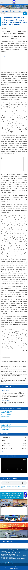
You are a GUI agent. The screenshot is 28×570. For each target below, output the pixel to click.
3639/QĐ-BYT (6, 396)
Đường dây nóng (7, 427)
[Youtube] (5, 562)
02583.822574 (6, 425)
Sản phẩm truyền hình (9, 456)
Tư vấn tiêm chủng (7, 411)
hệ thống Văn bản (8, 386)
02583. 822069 (6, 412)
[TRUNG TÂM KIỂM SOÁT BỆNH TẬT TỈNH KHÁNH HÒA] (14, 2)
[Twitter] (9, 562)
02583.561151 (5, 416)
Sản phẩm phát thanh (9, 478)
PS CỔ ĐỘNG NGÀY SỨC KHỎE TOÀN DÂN (12, 474)
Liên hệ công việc (7, 424)
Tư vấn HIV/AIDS (7, 414)
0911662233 (5, 429)
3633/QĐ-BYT (6, 403)
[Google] (12, 562)
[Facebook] (2, 562)
